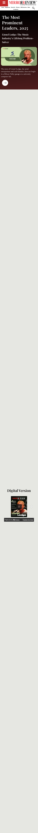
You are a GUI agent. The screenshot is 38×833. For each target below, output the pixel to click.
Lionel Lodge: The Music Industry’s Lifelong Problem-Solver (18, 38)
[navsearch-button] (33, 8)
